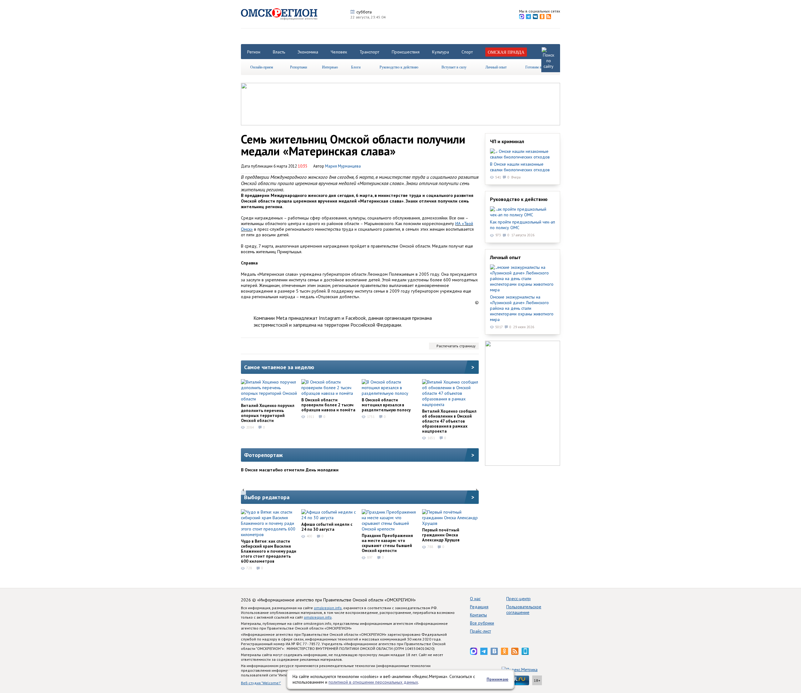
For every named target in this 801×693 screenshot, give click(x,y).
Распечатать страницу (456, 346)
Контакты (478, 615)
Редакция (479, 607)
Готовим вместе (537, 66)
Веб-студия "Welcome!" (261, 682)
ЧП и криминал (507, 141)
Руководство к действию (399, 66)
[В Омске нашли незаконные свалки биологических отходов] (522, 154)
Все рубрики (482, 623)
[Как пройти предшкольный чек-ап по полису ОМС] (522, 212)
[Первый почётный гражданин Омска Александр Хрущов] (450, 517)
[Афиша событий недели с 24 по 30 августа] (329, 514)
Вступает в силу (454, 66)
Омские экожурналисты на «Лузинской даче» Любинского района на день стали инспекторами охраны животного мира (522, 308)
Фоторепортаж (263, 455)
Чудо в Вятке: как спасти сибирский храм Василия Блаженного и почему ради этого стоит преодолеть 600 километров (268, 551)
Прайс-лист (480, 631)
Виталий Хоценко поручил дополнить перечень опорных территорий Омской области (267, 413)
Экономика (308, 52)
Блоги (355, 66)
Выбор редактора (266, 497)
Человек (339, 52)
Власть (279, 52)
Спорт (467, 52)
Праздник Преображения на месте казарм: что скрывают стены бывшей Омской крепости (387, 543)
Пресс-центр (518, 598)
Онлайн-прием (261, 66)
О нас (475, 598)
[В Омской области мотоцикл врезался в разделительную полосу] (390, 387)
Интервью (330, 66)
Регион (253, 52)
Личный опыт (496, 66)
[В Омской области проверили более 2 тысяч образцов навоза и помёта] (329, 387)
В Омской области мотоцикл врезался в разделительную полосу (386, 405)
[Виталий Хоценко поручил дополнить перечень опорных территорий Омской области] (269, 390)
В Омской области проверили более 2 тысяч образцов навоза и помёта (328, 405)
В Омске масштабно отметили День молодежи (290, 470)
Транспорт (369, 52)
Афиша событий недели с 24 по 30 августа (326, 526)
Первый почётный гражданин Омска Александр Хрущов (441, 535)
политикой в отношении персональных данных (373, 682)
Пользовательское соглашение (523, 609)
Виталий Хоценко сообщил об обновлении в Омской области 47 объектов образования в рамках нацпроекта (449, 421)
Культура (440, 52)
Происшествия (406, 52)
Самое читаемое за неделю (279, 367)
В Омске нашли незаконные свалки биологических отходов (520, 167)
